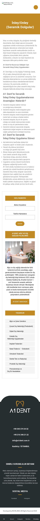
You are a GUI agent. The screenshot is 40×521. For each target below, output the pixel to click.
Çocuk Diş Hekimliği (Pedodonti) (21, 326)
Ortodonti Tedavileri (17, 354)
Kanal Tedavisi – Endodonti (19, 349)
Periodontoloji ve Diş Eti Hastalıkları (14, 370)
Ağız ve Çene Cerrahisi (18, 321)
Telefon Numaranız (20, 214)
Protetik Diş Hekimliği (17, 364)
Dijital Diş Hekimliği (16, 331)
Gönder (20, 223)
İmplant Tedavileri (16, 344)
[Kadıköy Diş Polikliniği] (10, 6)
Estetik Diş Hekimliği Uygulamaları (15, 337)
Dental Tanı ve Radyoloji (18, 359)
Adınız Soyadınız (20, 205)
